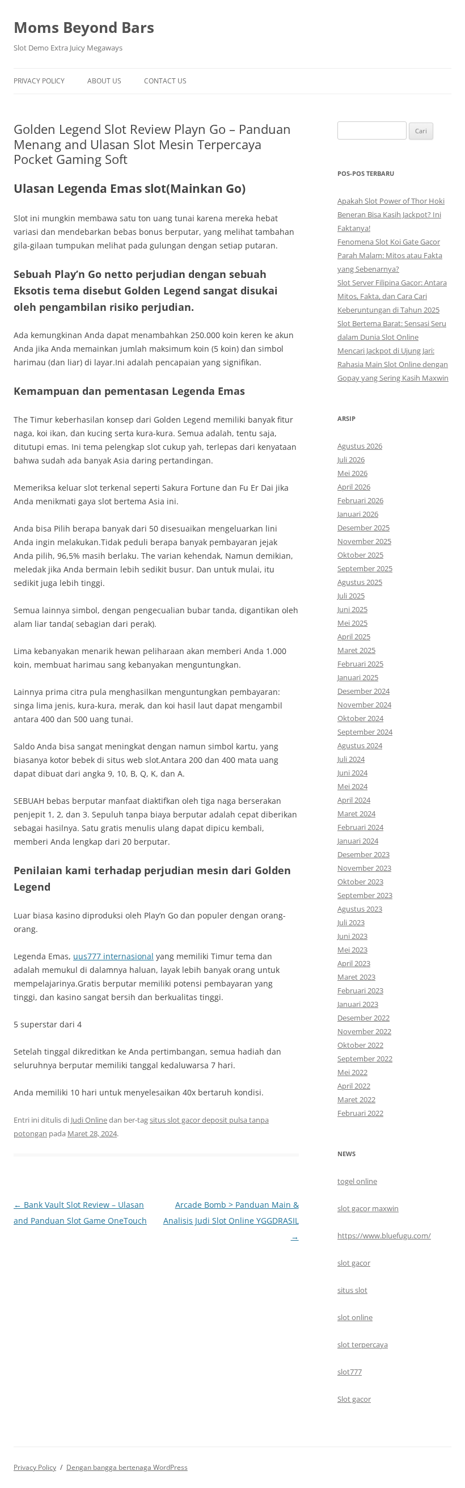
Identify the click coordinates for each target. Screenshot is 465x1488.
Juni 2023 (352, 936)
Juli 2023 (351, 922)
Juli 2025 (351, 596)
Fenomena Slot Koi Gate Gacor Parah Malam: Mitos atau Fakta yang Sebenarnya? (389, 255)
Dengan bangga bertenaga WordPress (127, 1467)
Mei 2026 (352, 473)
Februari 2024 (360, 827)
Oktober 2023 (360, 881)
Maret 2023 (356, 977)
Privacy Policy (39, 81)
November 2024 (364, 704)
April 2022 (353, 1086)
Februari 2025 (360, 664)
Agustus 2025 (359, 582)
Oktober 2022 (360, 1045)
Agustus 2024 (359, 745)
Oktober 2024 (360, 718)
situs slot (352, 1290)
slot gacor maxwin (368, 1208)
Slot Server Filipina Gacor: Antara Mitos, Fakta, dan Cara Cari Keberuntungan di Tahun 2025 (392, 296)
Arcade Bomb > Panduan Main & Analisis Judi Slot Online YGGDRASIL (231, 1220)
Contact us (165, 81)
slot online (355, 1317)
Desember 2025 (363, 527)
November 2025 (364, 541)
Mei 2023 (352, 950)
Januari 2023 (357, 1004)
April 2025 (353, 636)
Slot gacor (354, 1399)
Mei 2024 (352, 786)
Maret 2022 (356, 1099)
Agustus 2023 (359, 909)
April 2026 (353, 487)
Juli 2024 (351, 759)
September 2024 (364, 732)
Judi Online (89, 1120)
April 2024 (353, 800)
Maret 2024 (356, 813)
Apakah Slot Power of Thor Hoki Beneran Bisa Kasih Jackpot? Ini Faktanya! (391, 214)
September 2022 (364, 1058)
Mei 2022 (352, 1072)
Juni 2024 (352, 773)
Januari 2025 (357, 677)
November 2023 (364, 868)
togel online (357, 1181)
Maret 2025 (356, 650)
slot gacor (353, 1263)
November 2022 (364, 1031)
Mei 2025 (352, 623)
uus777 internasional (113, 956)
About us (104, 81)
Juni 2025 (352, 609)
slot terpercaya (362, 1344)
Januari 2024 (357, 841)
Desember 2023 (363, 854)
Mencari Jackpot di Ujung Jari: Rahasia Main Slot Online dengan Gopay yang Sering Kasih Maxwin (393, 364)
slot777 (349, 1372)
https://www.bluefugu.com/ (384, 1235)
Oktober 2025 (360, 555)
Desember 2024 (363, 691)
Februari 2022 (360, 1113)
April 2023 (353, 963)
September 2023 (364, 895)
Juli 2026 (351, 459)
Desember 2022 (363, 1018)
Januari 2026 (357, 514)
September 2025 (364, 568)
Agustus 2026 (359, 446)
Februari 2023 (360, 990)
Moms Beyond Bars (84, 27)
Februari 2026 (360, 500)
